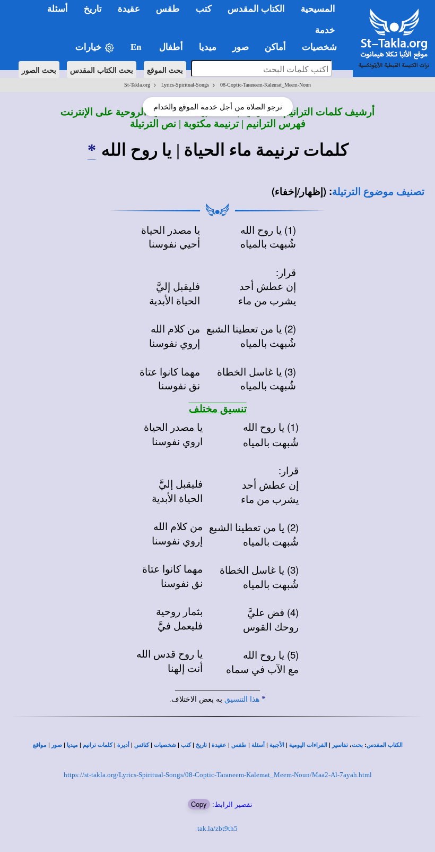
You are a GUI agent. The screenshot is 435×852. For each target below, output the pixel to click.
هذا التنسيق (241, 699)
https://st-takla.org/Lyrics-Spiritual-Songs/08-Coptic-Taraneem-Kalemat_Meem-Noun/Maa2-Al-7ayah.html (218, 775)
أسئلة (258, 745)
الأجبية (276, 745)
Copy (199, 804)
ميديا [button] (207, 47)
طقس (239, 745)
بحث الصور (39, 69)
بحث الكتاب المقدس (101, 69)
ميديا (72, 745)
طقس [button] (168, 9)
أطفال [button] (171, 47)
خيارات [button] (89, 47)
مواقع (40, 745)
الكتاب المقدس (385, 745)
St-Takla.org (137, 85)
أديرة (123, 745)
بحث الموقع (165, 69)
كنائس (141, 745)
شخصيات (165, 745)
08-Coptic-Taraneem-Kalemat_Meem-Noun (265, 85)
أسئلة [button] (57, 9)
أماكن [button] (275, 47)
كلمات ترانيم (97, 745)
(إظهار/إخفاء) (299, 191)
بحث (357, 745)
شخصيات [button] (322, 47)
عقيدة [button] (129, 9)
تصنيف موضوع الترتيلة (378, 191)
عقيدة (219, 745)
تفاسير (340, 745)
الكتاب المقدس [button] (256, 9)
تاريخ (201, 745)
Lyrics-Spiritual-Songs (185, 85)
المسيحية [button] (318, 9)
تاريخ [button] (93, 9)
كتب (186, 745)
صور (56, 745)
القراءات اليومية (308, 745)
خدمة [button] (325, 30)
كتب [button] (204, 9)
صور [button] (240, 47)
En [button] (136, 47)
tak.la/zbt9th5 (217, 828)
